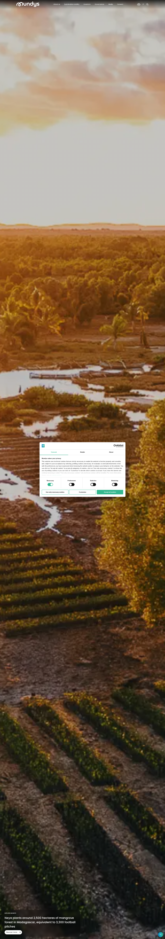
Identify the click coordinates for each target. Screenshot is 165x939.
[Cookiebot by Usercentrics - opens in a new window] (115, 445)
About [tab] (111, 452)
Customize (82, 492)
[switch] (71, 484)
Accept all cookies (110, 492)
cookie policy (56, 475)
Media (110, 4)
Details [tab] (82, 452)
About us (56, 4)
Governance (99, 4)
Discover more (11, 932)
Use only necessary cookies (55, 492)
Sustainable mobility (71, 4)
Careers (120, 4)
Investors (87, 4)
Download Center (138, 4)
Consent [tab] (54, 452)
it (143, 4)
